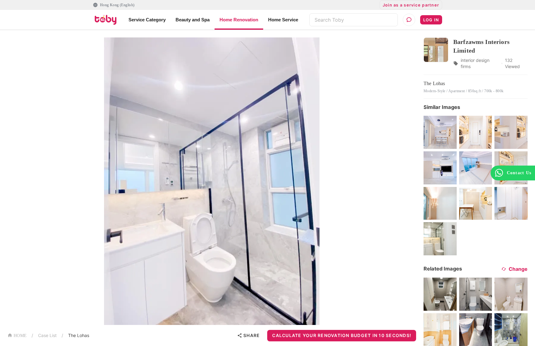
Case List (47, 335)
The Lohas (78, 335)
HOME (20, 335)
